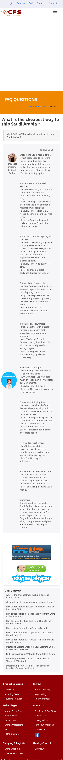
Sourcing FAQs (12, 694)
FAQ (31, 3)
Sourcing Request (13, 698)
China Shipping (12, 748)
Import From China (14, 711)
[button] (55, 13)
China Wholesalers (14, 724)
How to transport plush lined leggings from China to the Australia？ (30, 615)
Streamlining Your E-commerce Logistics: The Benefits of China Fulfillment (28, 667)
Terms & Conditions (44, 724)
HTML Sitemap (12, 734)
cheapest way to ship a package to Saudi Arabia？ (30, 602)
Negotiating (40, 694)
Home (36, 106)
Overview (9, 689)
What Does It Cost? (14, 753)
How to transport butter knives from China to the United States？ (30, 641)
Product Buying (42, 689)
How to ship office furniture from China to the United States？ (28, 622)
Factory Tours (11, 720)
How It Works (11, 715)
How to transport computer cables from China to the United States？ (30, 608)
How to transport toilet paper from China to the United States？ (29, 634)
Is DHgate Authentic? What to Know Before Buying (31, 654)
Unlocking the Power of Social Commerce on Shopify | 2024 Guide (27, 660)
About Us (55, 3)
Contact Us (42, 3)
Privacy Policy (41, 720)
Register (21, 3)
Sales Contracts (42, 698)
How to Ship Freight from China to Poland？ (27, 628)
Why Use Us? (41, 715)
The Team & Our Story (45, 711)
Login (10, 3)
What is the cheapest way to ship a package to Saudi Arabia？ (29, 596)
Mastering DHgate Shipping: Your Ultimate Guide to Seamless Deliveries (30, 648)
